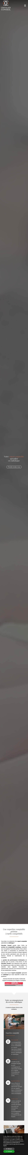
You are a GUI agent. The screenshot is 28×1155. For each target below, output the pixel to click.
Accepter (10, 1151)
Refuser (10, 1149)
